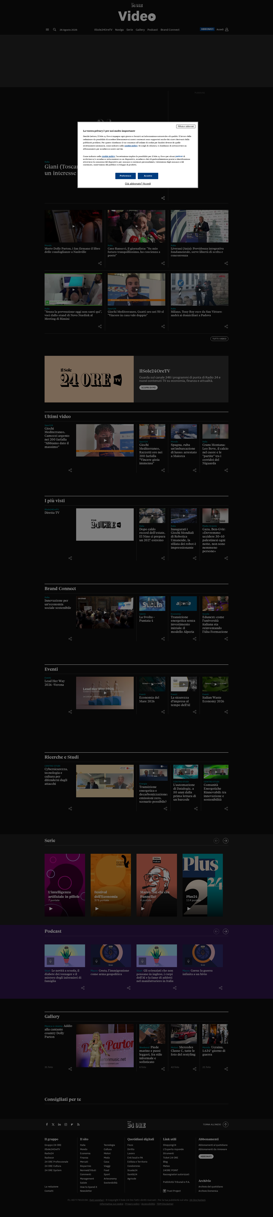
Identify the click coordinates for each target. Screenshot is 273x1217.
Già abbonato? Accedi (138, 183)
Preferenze (125, 176)
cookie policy (130, 146)
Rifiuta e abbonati (186, 126)
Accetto (148, 176)
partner (179, 156)
